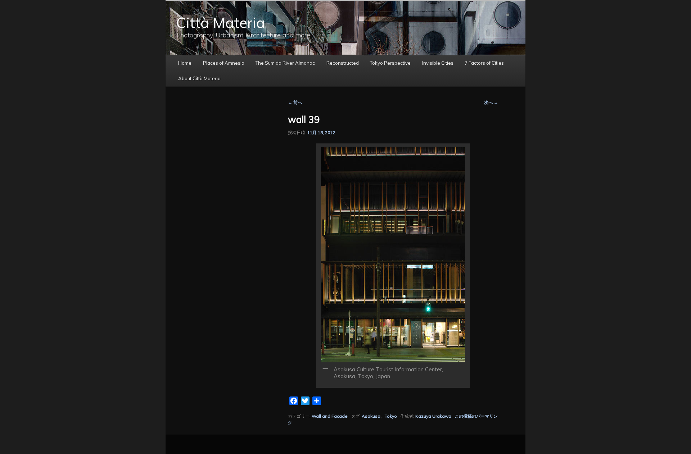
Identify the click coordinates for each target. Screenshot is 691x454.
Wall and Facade (330, 416)
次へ (491, 102)
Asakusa (371, 416)
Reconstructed (342, 63)
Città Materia (220, 23)
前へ (295, 102)
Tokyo (391, 416)
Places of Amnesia (223, 63)
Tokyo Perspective (390, 63)
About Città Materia (199, 78)
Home (184, 63)
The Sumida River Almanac (285, 63)
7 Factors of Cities (484, 63)
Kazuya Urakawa (433, 416)
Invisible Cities (437, 63)
